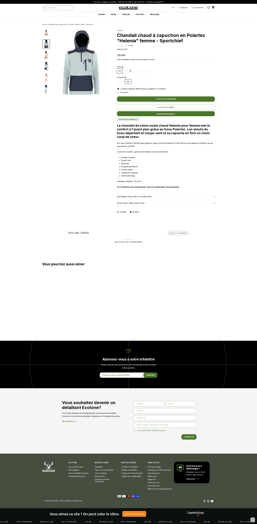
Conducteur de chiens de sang (159, 470)
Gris (128, 81)
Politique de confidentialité (131, 476)
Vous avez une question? (131, 203)
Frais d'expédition (123, 59)
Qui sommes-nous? (76, 467)
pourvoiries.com (154, 486)
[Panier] (213, 7)
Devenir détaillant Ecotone (79, 473)
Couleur (121, 77)
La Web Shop (77, 501)
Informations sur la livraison (134, 197)
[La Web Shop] (195, 513)
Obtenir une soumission (134, 514)
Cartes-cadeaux (101, 473)
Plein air (126, 14)
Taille (120, 67)
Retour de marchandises (104, 470)
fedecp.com (152, 476)
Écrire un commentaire (178, 233)
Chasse (101, 14)
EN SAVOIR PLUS (68, 421)
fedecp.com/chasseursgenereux (159, 489)
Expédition (99, 467)
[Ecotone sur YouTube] (212, 501)
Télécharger (190, 479)
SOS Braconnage (154, 467)
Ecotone (140, 14)
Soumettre (189, 437)
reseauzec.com (153, 482)
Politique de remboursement (132, 473)
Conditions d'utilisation (129, 467)
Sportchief (120, 30)
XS (119, 71)
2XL (148, 71)
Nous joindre (100, 476)
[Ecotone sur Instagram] (208, 501)
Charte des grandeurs (166, 99)
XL (141, 71)
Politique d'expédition (129, 470)
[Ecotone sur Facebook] (204, 501)
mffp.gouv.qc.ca (154, 473)
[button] (173, 7)
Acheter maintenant (166, 114)
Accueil (44, 24)
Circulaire (154, 14)
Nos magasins (74, 470)
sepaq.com (152, 479)
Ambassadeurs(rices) (77, 476)
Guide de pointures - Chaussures (102, 480)
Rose (120, 81)
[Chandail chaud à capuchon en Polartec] (43, 325)
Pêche (114, 14)
